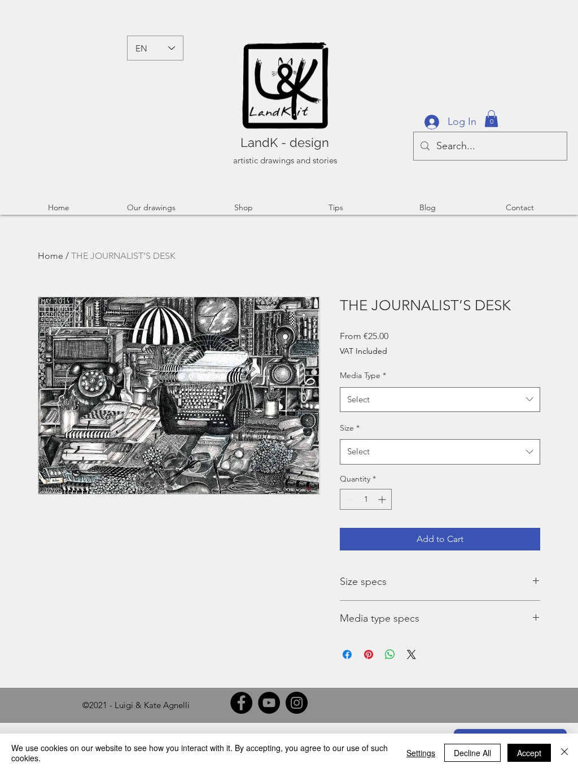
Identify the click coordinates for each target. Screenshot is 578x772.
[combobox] (440, 399)
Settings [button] (420, 752)
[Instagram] (297, 703)
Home (50, 255)
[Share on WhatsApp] (390, 654)
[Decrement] (348, 499)
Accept (529, 752)
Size (350, 428)
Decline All (472, 752)
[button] (491, 118)
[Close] (564, 753)
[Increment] (383, 499)
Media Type (363, 375)
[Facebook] (241, 703)
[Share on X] (411, 654)
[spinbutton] (366, 499)
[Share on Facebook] (347, 654)
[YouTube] (269, 703)
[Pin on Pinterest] (368, 654)
